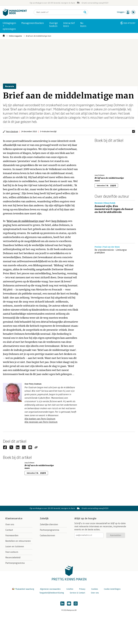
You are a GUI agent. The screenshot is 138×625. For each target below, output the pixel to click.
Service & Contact (77, 593)
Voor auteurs (11, 552)
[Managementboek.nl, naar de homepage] (15, 15)
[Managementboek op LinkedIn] (62, 603)
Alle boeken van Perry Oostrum (40, 418)
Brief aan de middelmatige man (38, 36)
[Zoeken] (85, 12)
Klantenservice (13, 518)
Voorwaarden (11, 535)
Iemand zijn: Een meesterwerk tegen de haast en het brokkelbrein (114, 209)
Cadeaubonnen (47, 535)
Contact (9, 530)
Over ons (9, 524)
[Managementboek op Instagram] (76, 603)
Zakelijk (44, 518)
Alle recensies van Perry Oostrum (41, 422)
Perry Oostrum (12, 131)
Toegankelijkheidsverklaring (51, 593)
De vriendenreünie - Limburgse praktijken (111, 251)
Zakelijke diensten (49, 524)
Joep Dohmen (59, 221)
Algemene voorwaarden (50, 589)
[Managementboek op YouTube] (69, 603)
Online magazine (15, 36)
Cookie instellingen (112, 589)
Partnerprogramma (15, 563)
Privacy (82, 589)
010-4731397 (129, 23)
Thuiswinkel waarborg (25, 589)
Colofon (69, 589)
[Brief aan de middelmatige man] (104, 157)
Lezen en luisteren (14, 546)
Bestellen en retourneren (18, 541)
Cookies (94, 589)
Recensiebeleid (12, 557)
